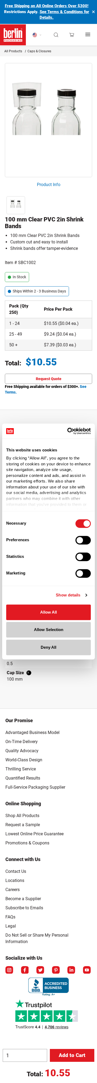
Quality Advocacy (22, 750)
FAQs (10, 916)
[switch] (83, 540)
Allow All (48, 612)
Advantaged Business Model (32, 732)
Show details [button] (68, 595)
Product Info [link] (48, 184)
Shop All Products (22, 815)
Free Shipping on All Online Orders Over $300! (46, 5)
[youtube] (87, 970)
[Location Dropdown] (37, 35)
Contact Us (15, 871)
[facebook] (25, 970)
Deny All (48, 647)
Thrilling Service (20, 769)
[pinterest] (56, 970)
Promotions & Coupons (27, 842)
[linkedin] (71, 970)
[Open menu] (88, 34)
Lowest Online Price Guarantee (34, 833)
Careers (12, 889)
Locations (14, 880)
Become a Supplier (23, 898)
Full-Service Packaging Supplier (35, 787)
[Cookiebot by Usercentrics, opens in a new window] (68, 431)
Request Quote (48, 379)
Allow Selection (48, 629)
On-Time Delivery (21, 741)
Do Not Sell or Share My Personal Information (36, 937)
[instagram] (9, 970)
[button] (56, 35)
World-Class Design (23, 759)
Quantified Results (22, 778)
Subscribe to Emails (24, 907)
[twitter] (40, 970)
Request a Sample (22, 824)
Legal (10, 926)
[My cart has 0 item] (71, 35)
